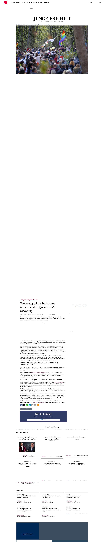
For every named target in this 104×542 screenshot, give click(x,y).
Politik (12, 2)
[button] (79, 2)
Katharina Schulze (59, 382)
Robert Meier (68, 455)
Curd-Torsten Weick (45, 515)
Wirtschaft (18, 2)
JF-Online (44, 456)
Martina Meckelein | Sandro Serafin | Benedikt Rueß (25, 482)
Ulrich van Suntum (20, 515)
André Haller (19, 501)
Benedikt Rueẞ (44, 501)
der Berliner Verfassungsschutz (38, 372)
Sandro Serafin (25, 455)
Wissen (28, 2)
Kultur (34, 2)
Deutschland (23, 314)
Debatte (23, 2)
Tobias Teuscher (69, 501)
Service (45, 2)
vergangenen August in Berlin (39, 402)
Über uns (40, 2)
